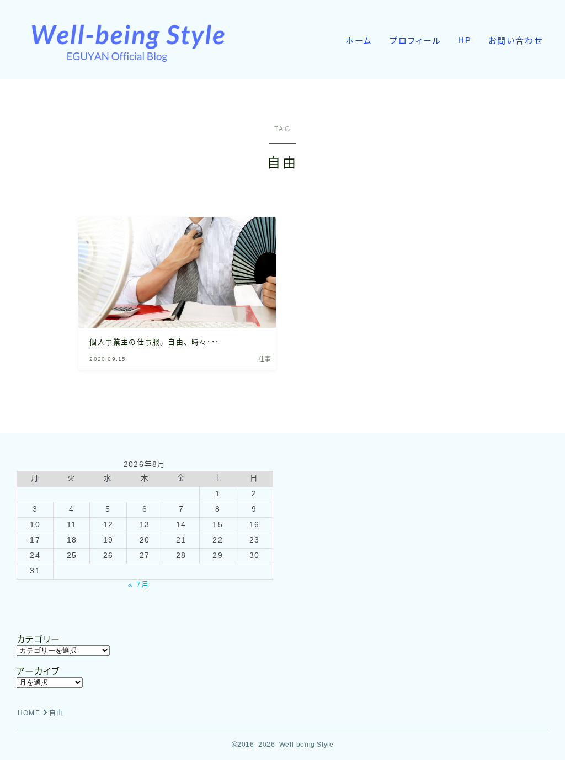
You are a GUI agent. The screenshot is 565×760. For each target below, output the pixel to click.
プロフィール (416, 40)
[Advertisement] (420, 536)
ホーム (358, 40)
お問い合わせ (515, 40)
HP (465, 40)
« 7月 (139, 585)
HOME (29, 713)
